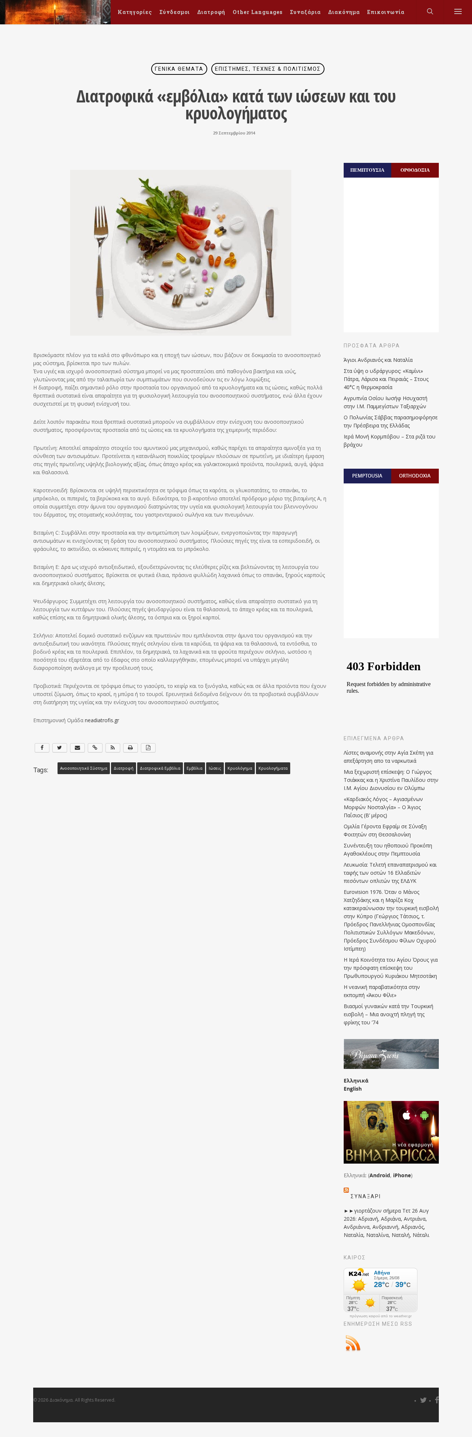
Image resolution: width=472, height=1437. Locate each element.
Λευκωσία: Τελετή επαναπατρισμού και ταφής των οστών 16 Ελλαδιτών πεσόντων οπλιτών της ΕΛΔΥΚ (390, 872)
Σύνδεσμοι (174, 11)
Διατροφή (211, 11)
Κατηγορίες (135, 11)
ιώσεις (215, 768)
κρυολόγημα (240, 768)
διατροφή (123, 768)
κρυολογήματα (273, 768)
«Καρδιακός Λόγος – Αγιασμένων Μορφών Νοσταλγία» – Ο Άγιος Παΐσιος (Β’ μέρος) (383, 807)
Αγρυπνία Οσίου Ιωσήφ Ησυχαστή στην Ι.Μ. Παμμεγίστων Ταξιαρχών (385, 402)
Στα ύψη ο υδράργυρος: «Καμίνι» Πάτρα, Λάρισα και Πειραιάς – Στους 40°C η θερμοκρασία (386, 379)
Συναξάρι (366, 1196)
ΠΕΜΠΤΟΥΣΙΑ (367, 170)
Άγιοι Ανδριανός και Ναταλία (378, 359)
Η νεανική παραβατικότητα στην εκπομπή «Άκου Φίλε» (382, 991)
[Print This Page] (130, 747)
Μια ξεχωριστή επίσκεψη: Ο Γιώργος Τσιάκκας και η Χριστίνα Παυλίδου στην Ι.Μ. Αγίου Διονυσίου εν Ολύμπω (391, 779)
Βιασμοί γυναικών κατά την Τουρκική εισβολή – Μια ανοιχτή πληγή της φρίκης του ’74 (388, 1014)
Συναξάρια (305, 11)
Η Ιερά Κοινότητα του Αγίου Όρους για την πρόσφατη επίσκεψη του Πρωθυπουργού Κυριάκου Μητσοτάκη (391, 967)
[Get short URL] (95, 747)
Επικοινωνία (386, 11)
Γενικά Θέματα (179, 69)
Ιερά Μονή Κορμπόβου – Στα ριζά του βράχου (389, 440)
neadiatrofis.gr (102, 720)
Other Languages (257, 11)
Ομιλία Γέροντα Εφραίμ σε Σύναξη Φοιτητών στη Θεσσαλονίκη (385, 830)
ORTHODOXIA (415, 475)
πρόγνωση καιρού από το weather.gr (381, 1316)
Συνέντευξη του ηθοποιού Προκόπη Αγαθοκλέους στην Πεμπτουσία (388, 849)
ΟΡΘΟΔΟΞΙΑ (415, 170)
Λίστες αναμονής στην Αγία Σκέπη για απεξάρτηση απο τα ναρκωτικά (388, 756)
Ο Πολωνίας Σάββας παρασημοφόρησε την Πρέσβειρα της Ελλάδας (391, 421)
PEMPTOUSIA (367, 475)
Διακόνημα (344, 11)
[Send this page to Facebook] (42, 747)
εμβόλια (194, 768)
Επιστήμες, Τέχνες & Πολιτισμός (268, 69)
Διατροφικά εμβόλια (160, 768)
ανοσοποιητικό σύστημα (83, 768)
